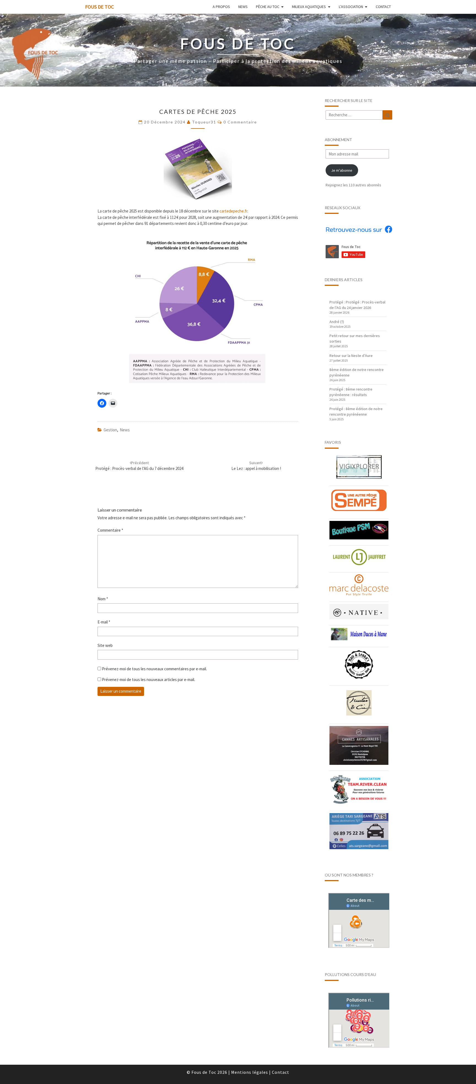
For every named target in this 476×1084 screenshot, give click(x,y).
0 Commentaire (240, 122)
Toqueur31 (204, 122)
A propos (221, 6)
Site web (105, 645)
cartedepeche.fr (233, 211)
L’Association (351, 6)
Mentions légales (249, 1072)
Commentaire (110, 530)
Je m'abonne (341, 170)
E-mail (104, 622)
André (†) (336, 321)
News (243, 6)
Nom (103, 598)
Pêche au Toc (267, 6)
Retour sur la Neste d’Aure (351, 355)
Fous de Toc (99, 7)
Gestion (110, 429)
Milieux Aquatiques (309, 6)
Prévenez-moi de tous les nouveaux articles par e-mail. (148, 679)
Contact (383, 6)
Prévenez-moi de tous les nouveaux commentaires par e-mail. (154, 668)
